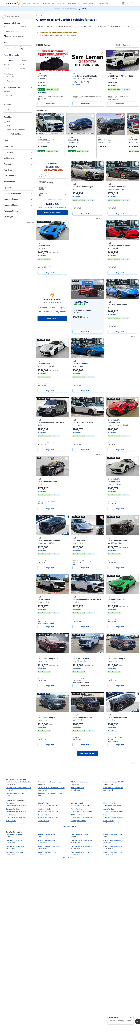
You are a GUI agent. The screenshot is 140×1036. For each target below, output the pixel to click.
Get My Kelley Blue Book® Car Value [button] (52, 199)
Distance (6, 27)
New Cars (36, 3)
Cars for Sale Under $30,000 (113, 782)
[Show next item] (100, 289)
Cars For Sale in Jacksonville (81, 840)
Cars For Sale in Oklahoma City (82, 846)
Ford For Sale (10, 803)
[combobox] (18, 16)
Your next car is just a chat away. (70, 9)
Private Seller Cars (48, 3)
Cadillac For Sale (44, 809)
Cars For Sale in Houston (15, 846)
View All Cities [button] (68, 858)
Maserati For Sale (77, 803)
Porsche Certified (115, 420)
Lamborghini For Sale (78, 821)
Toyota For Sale (11, 815)
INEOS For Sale (76, 815)
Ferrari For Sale (76, 809)
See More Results (87, 753)
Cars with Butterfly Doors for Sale (50, 782)
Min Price (7, 64)
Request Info (50, 103)
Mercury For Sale (109, 803)
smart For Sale (108, 809)
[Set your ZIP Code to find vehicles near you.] (97, 20)
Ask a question (52, 318)
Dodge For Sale (43, 815)
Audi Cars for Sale (77, 788)
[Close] (130, 1017)
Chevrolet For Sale (12, 809)
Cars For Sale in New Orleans (113, 835)
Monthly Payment (44, 175)
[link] (42, 92)
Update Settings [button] (61, 207)
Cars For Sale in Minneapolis (48, 846)
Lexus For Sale (43, 803)
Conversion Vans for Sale (15, 794)
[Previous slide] (39, 136)
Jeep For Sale (11, 821)
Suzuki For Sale (109, 815)
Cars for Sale (40, 16)
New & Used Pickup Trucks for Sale (18, 782)
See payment (42, 85)
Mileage (8, 109)
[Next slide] (136, 136)
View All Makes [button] (68, 826)
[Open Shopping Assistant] (137, 1021)
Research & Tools (88, 3)
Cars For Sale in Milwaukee (80, 852)
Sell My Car (60, 3)
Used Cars (26, 3)
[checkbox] (9, 77)
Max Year (23, 47)
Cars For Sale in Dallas (14, 840)
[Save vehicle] (66, 52)
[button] (123, 3)
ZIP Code (23, 27)
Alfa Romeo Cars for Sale (80, 782)
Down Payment (43, 187)
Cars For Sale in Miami (14, 835)
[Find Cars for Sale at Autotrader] (13, 3)
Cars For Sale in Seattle (46, 840)
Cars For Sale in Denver (46, 835)
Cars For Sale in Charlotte (47, 852)
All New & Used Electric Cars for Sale (51, 788)
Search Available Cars (52, 213)
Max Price (22, 64)
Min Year (8, 47)
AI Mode (103, 3)
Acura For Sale (43, 821)
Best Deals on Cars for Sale (113, 788)
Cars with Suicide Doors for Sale (50, 794)
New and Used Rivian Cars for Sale (18, 788)
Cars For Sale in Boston (79, 835)
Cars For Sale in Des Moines (113, 840)
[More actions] (65, 103)
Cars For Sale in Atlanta (14, 852)
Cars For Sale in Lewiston (112, 846)
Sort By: (119, 45)
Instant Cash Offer (73, 3)
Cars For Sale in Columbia (112, 852)
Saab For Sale (108, 821)
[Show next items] (135, 26)
